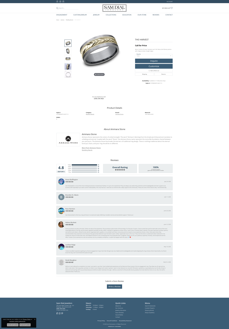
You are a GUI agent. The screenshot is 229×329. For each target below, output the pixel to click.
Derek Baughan (70, 260)
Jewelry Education (120, 310)
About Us (118, 306)
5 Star (69, 165)
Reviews (156, 15)
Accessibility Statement (125, 320)
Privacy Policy (101, 320)
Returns (163, 74)
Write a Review (114, 286)
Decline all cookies (13, 325)
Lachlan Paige (70, 245)
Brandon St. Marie (71, 195)
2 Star (69, 170)
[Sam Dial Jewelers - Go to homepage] (114, 8)
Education (126, 15)
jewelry (62, 20)
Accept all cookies (25, 325)
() (98, 165)
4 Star (69, 166)
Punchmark (118, 326)
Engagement (61, 15)
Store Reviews (119, 312)
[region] (99, 59)
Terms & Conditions (112, 320)
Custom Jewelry (80, 15)
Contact (169, 15)
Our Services (119, 308)
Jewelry (96, 15)
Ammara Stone (119, 114)
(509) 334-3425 (99, 99)
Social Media (119, 315)
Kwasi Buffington (71, 180)
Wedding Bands (69, 20)
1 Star (69, 172)
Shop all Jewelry (149, 312)
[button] (169, 1)
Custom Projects (150, 308)
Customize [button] (154, 66)
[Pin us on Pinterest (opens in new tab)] (63, 2)
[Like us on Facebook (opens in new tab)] (57, 2)
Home (57, 20)
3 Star (69, 168)
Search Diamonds (150, 306)
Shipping (144, 74)
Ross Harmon (70, 209)
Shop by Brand (149, 310)
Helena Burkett (70, 222)
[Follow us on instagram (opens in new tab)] (60, 2)
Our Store (142, 15)
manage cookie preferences (17, 321)
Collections (111, 15)
